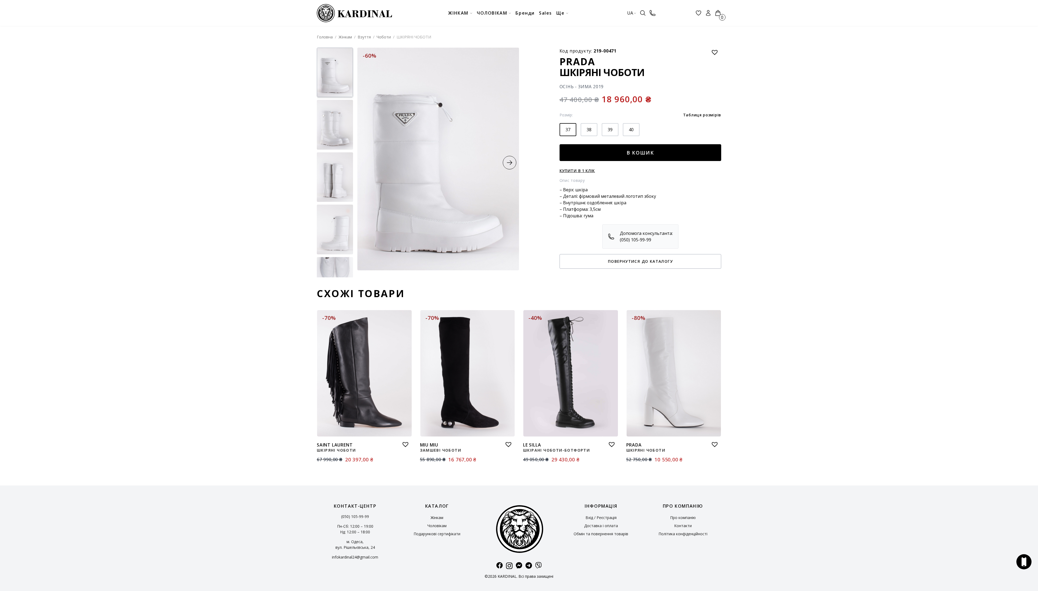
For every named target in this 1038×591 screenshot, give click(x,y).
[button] (509, 162)
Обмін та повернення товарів (601, 533)
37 (567, 130)
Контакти (683, 525)
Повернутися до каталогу (640, 261)
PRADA (577, 61)
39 (610, 130)
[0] (718, 13)
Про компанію (683, 517)
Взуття (364, 37)
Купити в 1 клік (577, 170)
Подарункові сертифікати (437, 533)
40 (631, 130)
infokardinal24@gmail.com (355, 557)
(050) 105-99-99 (355, 516)
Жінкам (345, 37)
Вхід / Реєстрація (601, 517)
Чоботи (384, 37)
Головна (325, 37)
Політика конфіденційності (682, 533)
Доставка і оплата (601, 525)
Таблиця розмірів (702, 114)
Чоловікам (437, 525)
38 (589, 130)
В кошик (640, 152)
